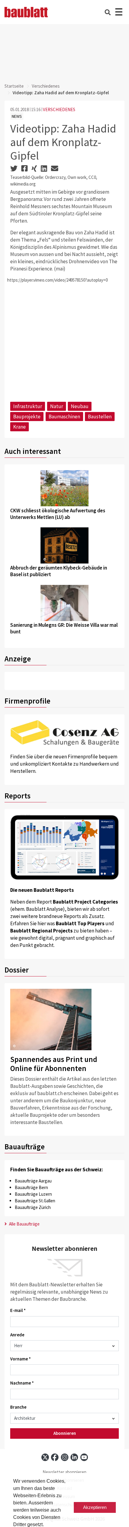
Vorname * (20, 1359)
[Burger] (118, 12)
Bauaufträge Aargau (33, 1181)
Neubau (79, 406)
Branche (18, 1407)
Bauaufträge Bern (31, 1187)
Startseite (14, 86)
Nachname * (22, 1383)
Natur (56, 406)
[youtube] (84, 1457)
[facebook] (54, 1457)
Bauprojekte (26, 416)
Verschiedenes (46, 86)
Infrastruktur (27, 406)
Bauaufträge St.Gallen (35, 1201)
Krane (19, 426)
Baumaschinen (64, 416)
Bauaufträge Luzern (33, 1194)
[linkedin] (74, 1457)
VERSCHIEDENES (59, 109)
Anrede (17, 1335)
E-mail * (18, 1310)
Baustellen (100, 416)
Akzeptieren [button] (94, 1507)
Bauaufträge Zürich (33, 1207)
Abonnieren (64, 1433)
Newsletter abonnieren (64, 1472)
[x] (45, 1457)
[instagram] (64, 1457)
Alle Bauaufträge (24, 1224)
